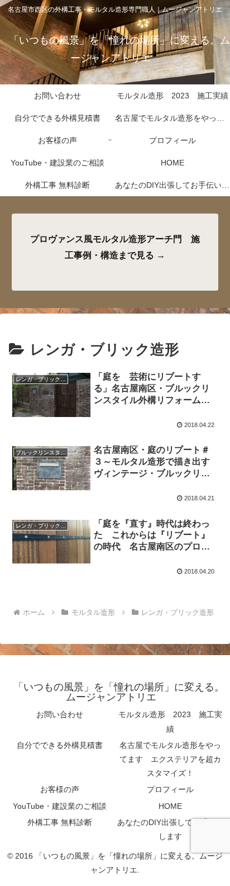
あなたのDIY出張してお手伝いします (170, 829)
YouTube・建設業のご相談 (60, 806)
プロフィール (170, 789)
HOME (170, 806)
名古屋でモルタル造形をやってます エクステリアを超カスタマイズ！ (170, 759)
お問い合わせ (59, 714)
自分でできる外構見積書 (60, 745)
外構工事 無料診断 (59, 822)
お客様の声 (59, 789)
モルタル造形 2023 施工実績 (170, 721)
